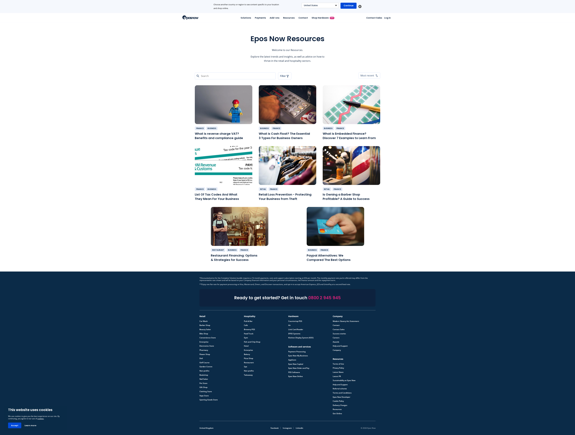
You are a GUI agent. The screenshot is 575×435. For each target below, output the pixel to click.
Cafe (246, 325)
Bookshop (203, 375)
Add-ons (274, 17)
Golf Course (204, 362)
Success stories (339, 334)
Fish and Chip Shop (252, 342)
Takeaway (248, 375)
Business (212, 128)
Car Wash (203, 321)
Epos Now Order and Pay (298, 368)
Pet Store (203, 383)
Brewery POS (249, 329)
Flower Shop (204, 354)
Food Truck (248, 334)
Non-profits (204, 371)
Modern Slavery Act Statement (346, 321)
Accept (14, 425)
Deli (201, 358)
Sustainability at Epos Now (344, 380)
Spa (245, 366)
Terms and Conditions (342, 393)
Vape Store (204, 396)
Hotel (246, 346)
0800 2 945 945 (324, 298)
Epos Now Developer (341, 397)
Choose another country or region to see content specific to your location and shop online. (246, 6)
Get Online (337, 413)
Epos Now (190, 17)
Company (337, 350)
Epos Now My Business (298, 356)
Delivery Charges (340, 405)
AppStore (292, 360)
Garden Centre (205, 366)
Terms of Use (338, 364)
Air (289, 325)
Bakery (247, 354)
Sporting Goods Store (208, 400)
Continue (348, 5)
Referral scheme (340, 388)
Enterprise (203, 342)
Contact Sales (374, 17)
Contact (303, 17)
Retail (263, 189)
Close (359, 6)
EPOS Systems (294, 334)
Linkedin (299, 428)
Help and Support (340, 346)
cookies (40, 418)
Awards (336, 342)
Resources (289, 17)
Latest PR (337, 376)
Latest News (338, 372)
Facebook (275, 428)
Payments (260, 17)
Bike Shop (203, 334)
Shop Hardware (323, 17)
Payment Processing (297, 351)
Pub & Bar (248, 321)
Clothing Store (205, 391)
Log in (387, 17)
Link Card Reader (295, 329)
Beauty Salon (205, 329)
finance (200, 128)
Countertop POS (295, 321)
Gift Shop (203, 387)
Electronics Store (206, 346)
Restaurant (218, 250)
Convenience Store (207, 338)
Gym (246, 338)
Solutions (246, 17)
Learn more (30, 425)
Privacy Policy (338, 368)
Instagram (287, 428)
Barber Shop (204, 325)
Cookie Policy (338, 401)
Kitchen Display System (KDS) (301, 338)
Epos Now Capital (295, 364)
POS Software (294, 372)
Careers (336, 338)
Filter (283, 76)
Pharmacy (203, 350)
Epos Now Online (295, 376)
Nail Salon (203, 379)
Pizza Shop (248, 358)
